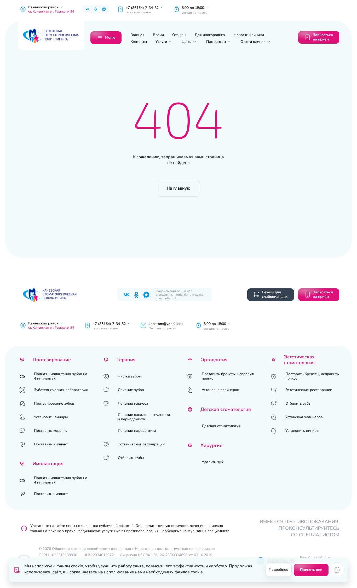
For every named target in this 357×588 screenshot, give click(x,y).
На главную (178, 188)
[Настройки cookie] (337, 570)
